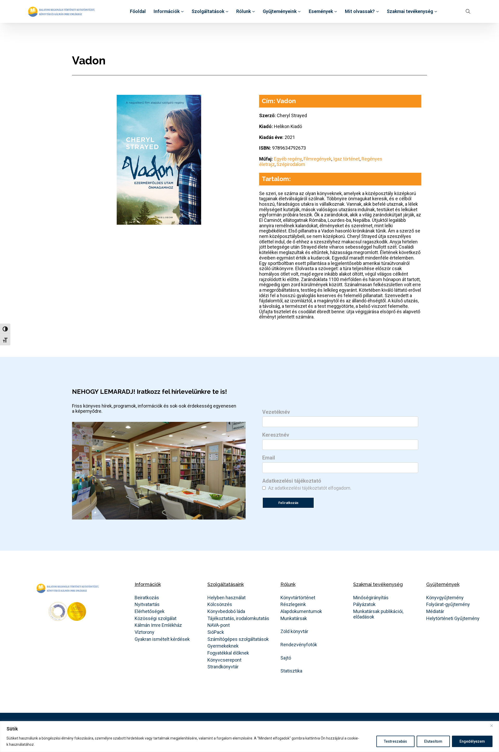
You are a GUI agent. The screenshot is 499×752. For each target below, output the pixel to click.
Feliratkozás (288, 503)
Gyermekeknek (223, 646)
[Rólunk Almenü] (253, 11)
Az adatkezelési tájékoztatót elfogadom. (309, 488)
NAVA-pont (218, 625)
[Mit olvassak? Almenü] (377, 11)
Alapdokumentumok (301, 611)
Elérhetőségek (150, 611)
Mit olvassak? (360, 11)
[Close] (493, 725)
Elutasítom (433, 741)
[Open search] (468, 11)
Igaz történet (346, 159)
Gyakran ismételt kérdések (162, 639)
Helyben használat (226, 597)
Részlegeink (293, 604)
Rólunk (243, 11)
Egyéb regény (288, 159)
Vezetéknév (276, 412)
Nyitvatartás (147, 604)
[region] (249, 736)
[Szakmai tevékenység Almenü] (435, 11)
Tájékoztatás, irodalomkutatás (238, 618)
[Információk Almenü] (182, 11)
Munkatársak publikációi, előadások (378, 614)
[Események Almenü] (335, 11)
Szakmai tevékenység (410, 11)
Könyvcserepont (224, 660)
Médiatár (435, 611)
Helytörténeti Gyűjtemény (453, 618)
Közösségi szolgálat (155, 618)
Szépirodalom (291, 164)
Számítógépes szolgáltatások (238, 639)
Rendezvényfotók (298, 644)
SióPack (215, 632)
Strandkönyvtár (223, 666)
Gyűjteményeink (280, 11)
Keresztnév (275, 435)
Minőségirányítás (371, 597)
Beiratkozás (147, 597)
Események (321, 11)
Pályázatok (364, 604)
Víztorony (144, 632)
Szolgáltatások (208, 11)
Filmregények (317, 159)
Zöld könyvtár (294, 631)
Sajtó (285, 658)
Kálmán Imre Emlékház (158, 625)
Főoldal (138, 11)
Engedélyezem (472, 741)
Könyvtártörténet (297, 597)
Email (268, 458)
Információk (167, 11)
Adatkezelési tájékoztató (291, 481)
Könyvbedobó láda (226, 611)
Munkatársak (293, 618)
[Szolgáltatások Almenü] (227, 11)
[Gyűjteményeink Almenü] (299, 11)
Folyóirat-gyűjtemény (448, 604)
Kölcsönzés (219, 604)
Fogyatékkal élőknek (228, 653)
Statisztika (291, 671)
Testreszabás (395, 741)
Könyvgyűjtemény (445, 597)
